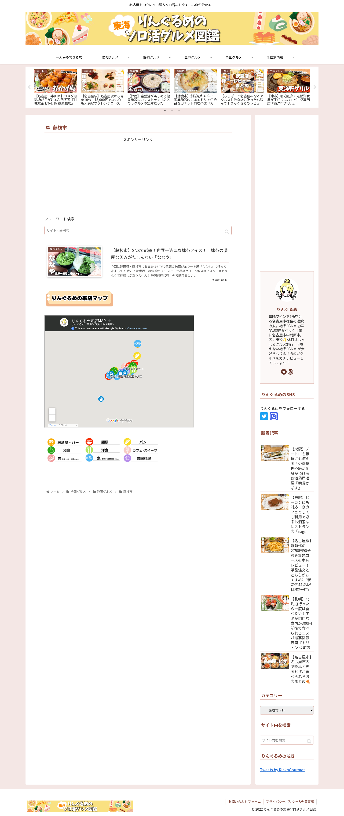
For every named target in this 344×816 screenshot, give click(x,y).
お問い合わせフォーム (244, 801)
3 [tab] (179, 110)
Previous (29, 87)
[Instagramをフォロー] (290, 372)
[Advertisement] (138, 176)
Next (315, 87)
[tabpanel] (55, 86)
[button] (227, 232)
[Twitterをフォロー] (284, 372)
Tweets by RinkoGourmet (282, 769)
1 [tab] (165, 110)
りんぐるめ (286, 309)
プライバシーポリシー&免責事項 (290, 801)
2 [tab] (172, 110)
